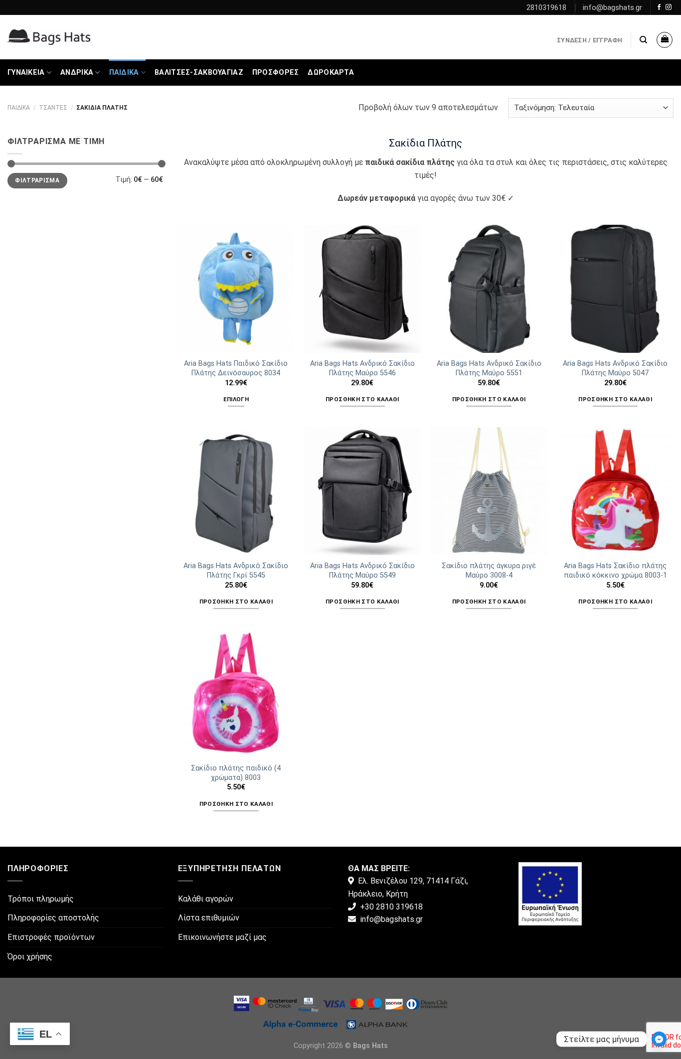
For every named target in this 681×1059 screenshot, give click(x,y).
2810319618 (546, 7)
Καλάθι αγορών (205, 899)
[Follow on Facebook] (659, 7)
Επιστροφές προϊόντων (51, 937)
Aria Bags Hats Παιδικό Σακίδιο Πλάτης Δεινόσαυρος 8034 (236, 368)
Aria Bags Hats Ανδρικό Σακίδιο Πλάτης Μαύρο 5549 (362, 571)
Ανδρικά (76, 72)
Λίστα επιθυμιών (208, 917)
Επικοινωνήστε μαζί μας (222, 937)
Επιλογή (236, 399)
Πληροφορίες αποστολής (53, 917)
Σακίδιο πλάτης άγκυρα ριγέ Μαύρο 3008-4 (489, 571)
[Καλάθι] (665, 40)
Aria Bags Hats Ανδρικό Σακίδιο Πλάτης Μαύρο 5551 (489, 368)
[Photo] (550, 893)
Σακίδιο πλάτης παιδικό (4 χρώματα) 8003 (236, 773)
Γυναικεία (26, 72)
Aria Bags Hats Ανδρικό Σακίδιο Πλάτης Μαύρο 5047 (615, 368)
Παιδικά (124, 72)
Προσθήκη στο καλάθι (362, 399)
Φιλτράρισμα (37, 180)
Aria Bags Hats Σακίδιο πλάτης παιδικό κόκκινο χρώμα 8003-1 (615, 571)
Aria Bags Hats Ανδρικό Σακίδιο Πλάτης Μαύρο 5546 (362, 368)
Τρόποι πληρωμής (40, 899)
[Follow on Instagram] (669, 7)
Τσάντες (53, 107)
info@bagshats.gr (612, 7)
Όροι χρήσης (29, 956)
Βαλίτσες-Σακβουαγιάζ (199, 72)
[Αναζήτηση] (643, 39)
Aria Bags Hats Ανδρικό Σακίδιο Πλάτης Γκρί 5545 (235, 571)
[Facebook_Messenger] (659, 1039)
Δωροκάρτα (331, 72)
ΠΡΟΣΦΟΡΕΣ (275, 72)
